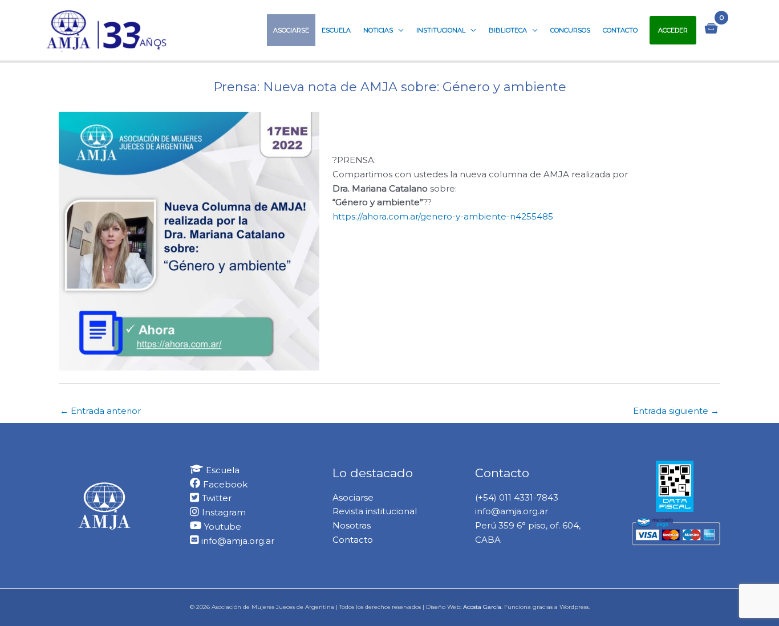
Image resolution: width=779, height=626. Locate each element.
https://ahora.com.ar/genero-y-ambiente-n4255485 (442, 216)
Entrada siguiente (676, 410)
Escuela (336, 30)
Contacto (620, 30)
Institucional (440, 30)
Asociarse (291, 30)
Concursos (570, 30)
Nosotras (351, 525)
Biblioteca (508, 30)
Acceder (673, 30)
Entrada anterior (100, 410)
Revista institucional (374, 511)
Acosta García (482, 607)
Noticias (378, 30)
